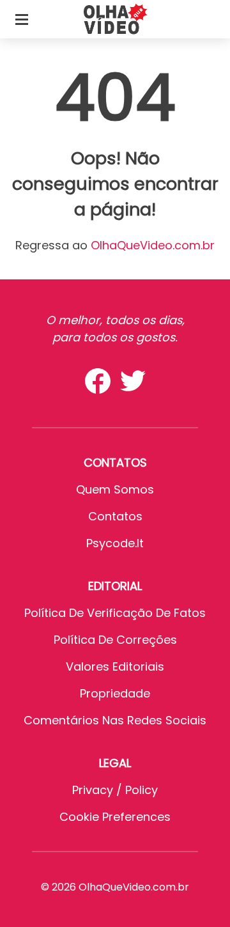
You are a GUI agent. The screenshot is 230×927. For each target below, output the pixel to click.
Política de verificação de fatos (115, 613)
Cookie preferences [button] (115, 817)
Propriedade (115, 693)
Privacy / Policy (115, 790)
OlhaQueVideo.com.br (153, 245)
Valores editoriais (115, 666)
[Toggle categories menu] (22, 19)
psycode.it (115, 543)
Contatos (115, 516)
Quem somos (115, 489)
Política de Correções (115, 640)
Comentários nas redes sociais (115, 720)
